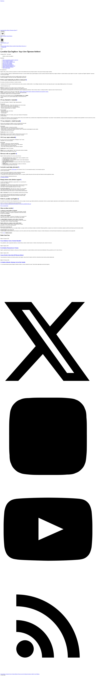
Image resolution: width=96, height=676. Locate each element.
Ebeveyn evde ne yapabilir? (7, 63)
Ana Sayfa (2, 30)
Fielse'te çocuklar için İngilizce (8, 66)
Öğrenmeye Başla (13, 30)
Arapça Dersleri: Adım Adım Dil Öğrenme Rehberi (12, 255)
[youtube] (48, 578)
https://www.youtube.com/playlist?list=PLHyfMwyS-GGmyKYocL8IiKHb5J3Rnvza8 (15, 203)
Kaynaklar (2, 31)
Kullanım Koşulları (27, 674)
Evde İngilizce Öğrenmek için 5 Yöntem (9, 247)
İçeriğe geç (2, 0)
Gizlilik (32, 674)
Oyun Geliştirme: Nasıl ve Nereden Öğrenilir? (10, 240)
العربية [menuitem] (7, 42)
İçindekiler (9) (3, 69)
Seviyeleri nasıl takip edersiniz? (8, 64)
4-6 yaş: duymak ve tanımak (8, 60)
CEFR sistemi (14, 169)
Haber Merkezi (7, 30)
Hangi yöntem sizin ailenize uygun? (9, 65)
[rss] (48, 673)
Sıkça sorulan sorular (6, 67)
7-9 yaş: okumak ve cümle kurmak (9, 61)
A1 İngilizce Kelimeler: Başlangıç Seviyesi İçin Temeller (12, 262)
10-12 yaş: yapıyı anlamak (7, 62)
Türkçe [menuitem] (1, 42)
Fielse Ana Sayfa (21, 674)
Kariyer (10, 674)
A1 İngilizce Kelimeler (4, 177)
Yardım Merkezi (15, 674)
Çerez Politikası (36, 674)
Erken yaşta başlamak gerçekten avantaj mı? (10, 59)
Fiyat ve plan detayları (4, 205)
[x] (48, 388)
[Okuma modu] (1, 38)
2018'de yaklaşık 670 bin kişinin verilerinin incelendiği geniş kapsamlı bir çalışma (34, 91)
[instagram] (48, 483)
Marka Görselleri (6, 674)
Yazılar (1, 674)
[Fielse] (48, 29)
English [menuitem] (4, 42)
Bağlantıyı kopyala (9, 232)
